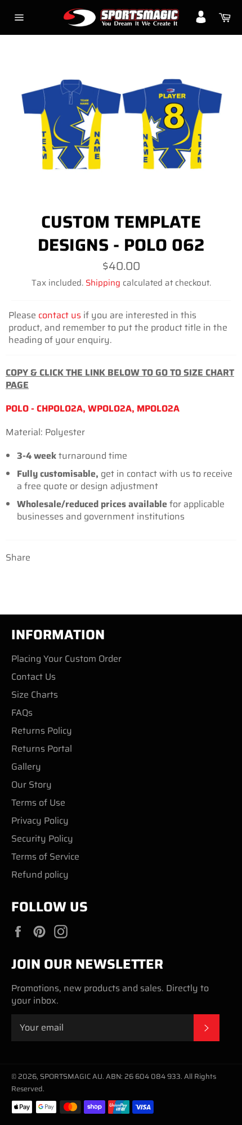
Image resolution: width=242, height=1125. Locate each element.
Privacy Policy (40, 821)
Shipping (103, 283)
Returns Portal (41, 749)
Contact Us (33, 677)
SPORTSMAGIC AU (71, 1076)
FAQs (22, 713)
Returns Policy (41, 731)
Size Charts (34, 695)
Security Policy (42, 839)
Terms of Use (38, 803)
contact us (59, 315)
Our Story (31, 785)
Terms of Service (45, 857)
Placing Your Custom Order (66, 659)
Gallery (26, 767)
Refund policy (40, 875)
